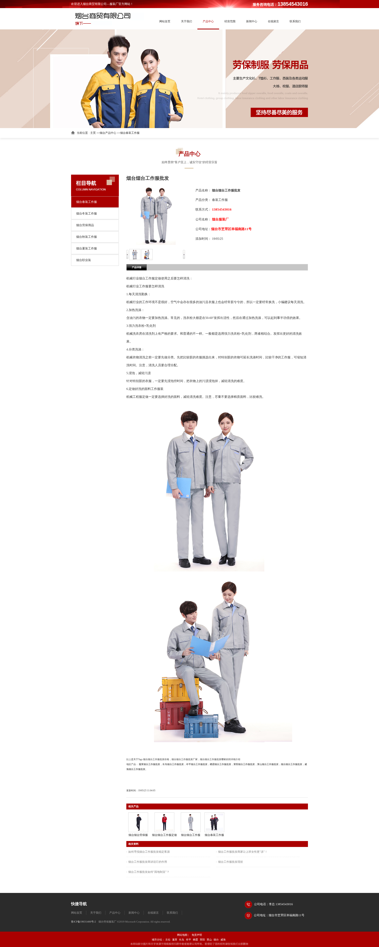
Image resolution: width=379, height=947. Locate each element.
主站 (167, 939)
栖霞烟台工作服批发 (220, 764)
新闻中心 (134, 912)
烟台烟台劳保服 (138, 835)
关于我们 (95, 912)
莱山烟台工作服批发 (268, 764)
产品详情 (136, 267)
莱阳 (202, 939)
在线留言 (153, 912)
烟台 (216, 939)
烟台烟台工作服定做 (164, 835)
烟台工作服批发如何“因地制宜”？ (148, 871)
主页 (93, 132)
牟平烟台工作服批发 (196, 764)
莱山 (209, 939)
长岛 (181, 939)
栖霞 (195, 939)
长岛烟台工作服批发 (173, 764)
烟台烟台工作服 (190, 835)
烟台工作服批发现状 (230, 861)
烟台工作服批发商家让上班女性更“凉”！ (242, 851)
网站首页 (76, 912)
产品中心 (114, 912)
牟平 (188, 939)
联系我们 (172, 912)
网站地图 (182, 934)
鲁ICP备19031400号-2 (83, 921)
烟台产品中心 (108, 132)
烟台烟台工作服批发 (291, 764)
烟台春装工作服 (130, 132)
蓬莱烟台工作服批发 (149, 764)
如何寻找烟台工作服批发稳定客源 (149, 851)
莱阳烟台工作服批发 (244, 764)
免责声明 (197, 934)
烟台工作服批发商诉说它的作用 (147, 861)
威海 (223, 939)
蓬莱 (174, 939)
